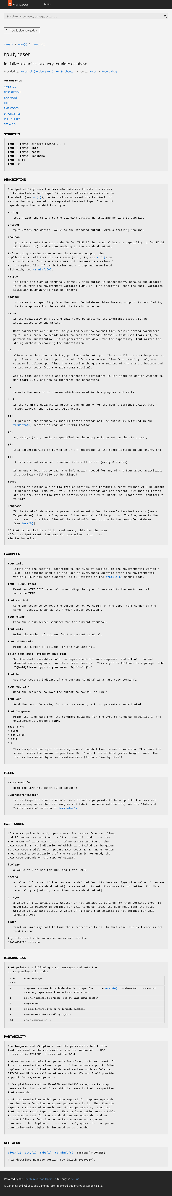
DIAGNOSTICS (12, 113)
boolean (14, 237)
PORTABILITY (12, 118)
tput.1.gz (38, 44)
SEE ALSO (9, 124)
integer (14, 224)
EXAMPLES (10, 97)
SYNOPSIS (10, 86)
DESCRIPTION (12, 92)
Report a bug (109, 71)
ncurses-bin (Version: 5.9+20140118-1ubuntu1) (48, 71)
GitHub (75, 1178)
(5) (42, 269)
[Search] (165, 16)
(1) (37, 197)
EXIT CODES (11, 108)
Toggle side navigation (23, 30)
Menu (47, 4)
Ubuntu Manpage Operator (40, 1178)
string (13, 212)
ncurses (93, 71)
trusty (9, 44)
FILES (7, 102)
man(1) (22, 44)
